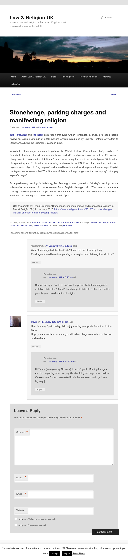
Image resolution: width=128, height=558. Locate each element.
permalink (67, 225)
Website (20, 510)
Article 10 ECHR (40, 222)
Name (21, 477)
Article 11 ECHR (56, 222)
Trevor (34, 321)
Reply (36, 262)
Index (53, 76)
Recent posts (68, 76)
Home (13, 76)
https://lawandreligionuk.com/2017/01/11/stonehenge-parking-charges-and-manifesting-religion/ (62, 210)
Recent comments (89, 76)
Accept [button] (54, 553)
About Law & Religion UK (34, 76)
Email (21, 493)
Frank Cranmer (45, 127)
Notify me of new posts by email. (32, 525)
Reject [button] (67, 553)
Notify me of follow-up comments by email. (37, 519)
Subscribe (15, 83)
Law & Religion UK (32, 17)
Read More (78, 553)
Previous (15, 94)
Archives (107, 76)
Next (114, 94)
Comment (22, 432)
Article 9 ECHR (72, 222)
